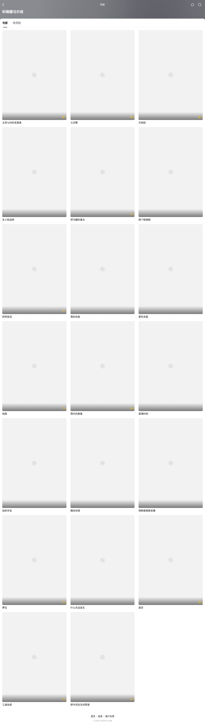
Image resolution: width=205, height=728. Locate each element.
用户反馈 (109, 716)
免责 (100, 716)
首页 (93, 716)
